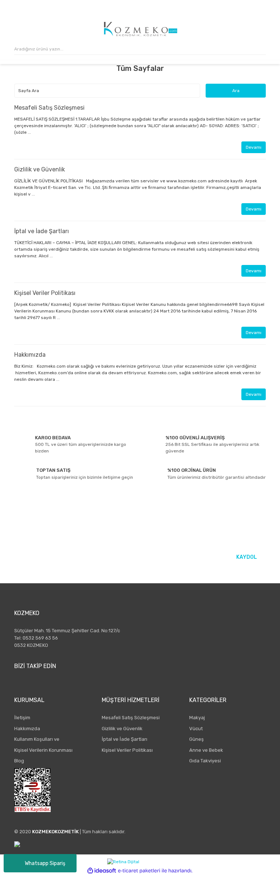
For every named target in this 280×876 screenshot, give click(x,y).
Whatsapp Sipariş (45, 863)
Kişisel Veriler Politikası (44, 292)
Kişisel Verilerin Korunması (43, 750)
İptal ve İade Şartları (41, 231)
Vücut (196, 728)
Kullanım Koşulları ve (36, 739)
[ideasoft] (101, 870)
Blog (19, 760)
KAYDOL (246, 557)
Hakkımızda (30, 354)
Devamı (253, 147)
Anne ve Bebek (206, 750)
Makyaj (197, 717)
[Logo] (140, 29)
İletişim (22, 717)
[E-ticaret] (139, 870)
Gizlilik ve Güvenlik (39, 169)
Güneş (196, 739)
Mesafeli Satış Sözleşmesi (49, 107)
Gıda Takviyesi (205, 760)
